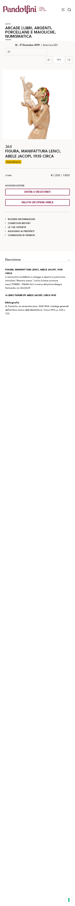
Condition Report (19, 223)
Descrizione (13, 259)
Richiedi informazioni (21, 219)
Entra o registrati (37, 192)
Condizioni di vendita (21, 235)
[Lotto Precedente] (49, 59)
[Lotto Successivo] (68, 59)
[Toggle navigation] (63, 10)
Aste (8, 24)
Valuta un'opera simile (37, 202)
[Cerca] (69, 10)
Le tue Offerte (17, 227)
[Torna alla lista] (26, 51)
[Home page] (25, 9)
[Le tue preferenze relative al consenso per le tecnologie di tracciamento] (69, 900)
